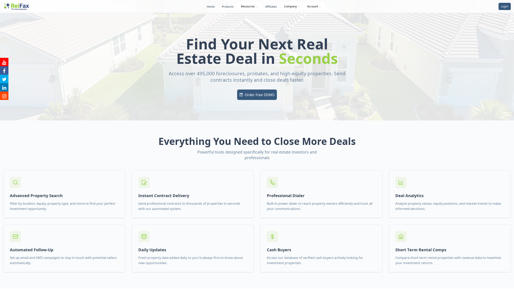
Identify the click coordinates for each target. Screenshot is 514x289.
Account (312, 6)
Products (228, 6)
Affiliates (271, 6)
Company (290, 6)
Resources (248, 6)
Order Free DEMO (259, 94)
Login (504, 6)
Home (211, 6)
